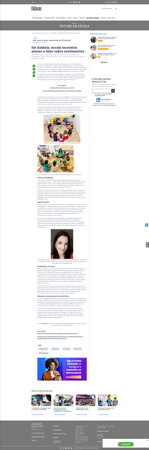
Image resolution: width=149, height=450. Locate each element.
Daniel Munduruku (80, 432)
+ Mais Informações (37, 414)
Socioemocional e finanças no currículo (62, 88)
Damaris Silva (78, 430)
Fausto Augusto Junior (81, 436)
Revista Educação (37, 426)
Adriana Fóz (56, 443)
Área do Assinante (110, 2)
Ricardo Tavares (101, 427)
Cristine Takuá (78, 427)
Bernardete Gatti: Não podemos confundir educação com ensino (57, 333)
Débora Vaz (78, 435)
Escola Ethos (66, 349)
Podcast (75, 18)
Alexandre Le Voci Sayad (81, 426)
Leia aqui (126, 444)
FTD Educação (77, 349)
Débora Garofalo (79, 433)
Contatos (103, 18)
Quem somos (111, 18)
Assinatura (34, 428)
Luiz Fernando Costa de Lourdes (105, 426)
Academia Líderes (92, 18)
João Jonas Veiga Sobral (81, 441)
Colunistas (82, 18)
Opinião (56, 437)
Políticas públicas (61, 18)
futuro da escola (43, 353)
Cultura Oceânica (79, 429)
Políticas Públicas (59, 434)
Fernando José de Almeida (81, 438)
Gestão (69, 18)
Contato (100, 435)
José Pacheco (78, 442)
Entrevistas (57, 430)
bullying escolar (43, 349)
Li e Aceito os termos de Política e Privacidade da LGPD (103, 94)
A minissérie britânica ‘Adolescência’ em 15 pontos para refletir (62, 91)
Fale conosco (100, 436)
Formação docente (49, 18)
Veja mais (104, 62)
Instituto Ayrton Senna (81, 439)
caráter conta (55, 349)
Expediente (100, 438)
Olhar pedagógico (37, 18)
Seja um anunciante (36, 429)
